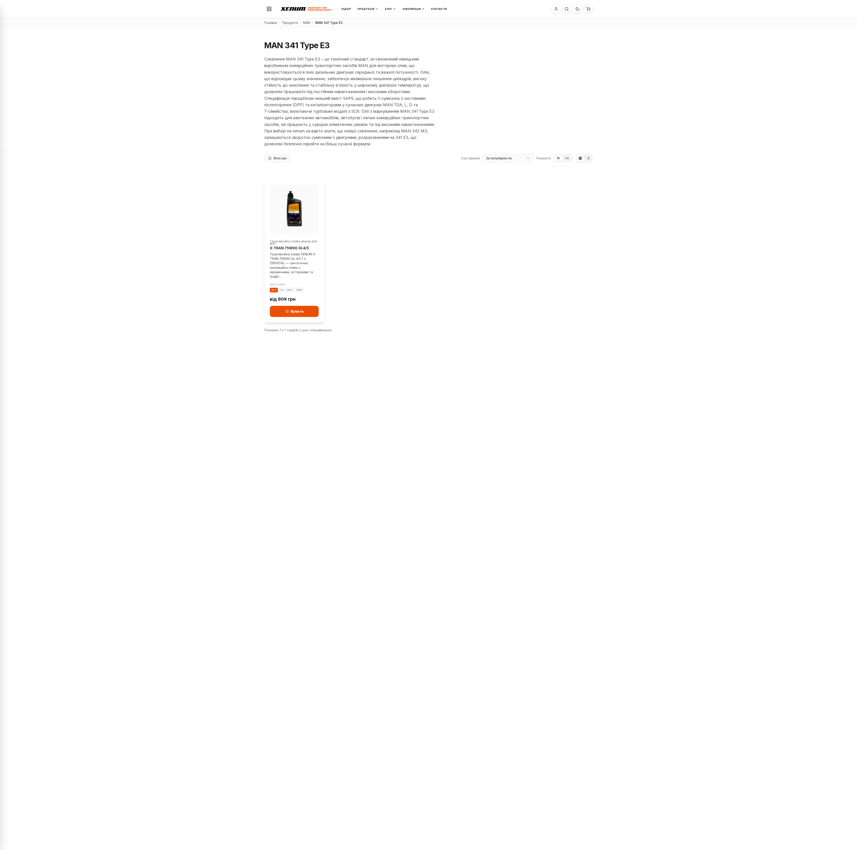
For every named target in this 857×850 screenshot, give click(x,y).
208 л (299, 290)
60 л (289, 290)
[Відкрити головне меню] (269, 9)
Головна (270, 23)
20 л (273, 290)
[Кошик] (588, 8)
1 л (281, 290)
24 (567, 158)
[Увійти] (556, 8)
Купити (297, 311)
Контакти (439, 8)
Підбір (346, 8)
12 (558, 158)
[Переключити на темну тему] (577, 8)
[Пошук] (566, 9)
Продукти (290, 23)
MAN (306, 23)
